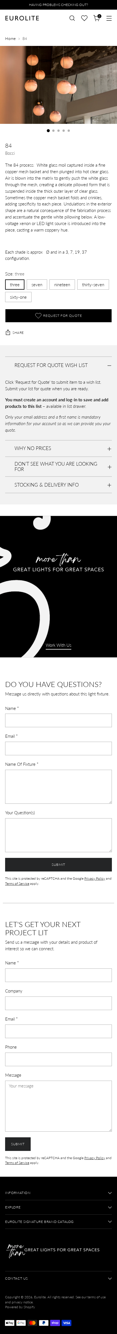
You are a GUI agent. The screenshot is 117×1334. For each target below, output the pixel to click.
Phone (11, 1046)
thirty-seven (93, 284)
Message (13, 1075)
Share (18, 332)
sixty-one (18, 297)
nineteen (62, 284)
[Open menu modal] (109, 18)
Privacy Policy (94, 878)
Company (13, 990)
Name (12, 708)
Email (11, 736)
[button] (84, 18)
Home (10, 38)
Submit (58, 864)
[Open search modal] (72, 18)
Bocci (10, 153)
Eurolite (40, 1297)
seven (37, 284)
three (15, 284)
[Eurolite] (22, 18)
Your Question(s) (20, 812)
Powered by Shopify (20, 1307)
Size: (14, 273)
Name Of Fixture (21, 764)
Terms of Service (17, 883)
